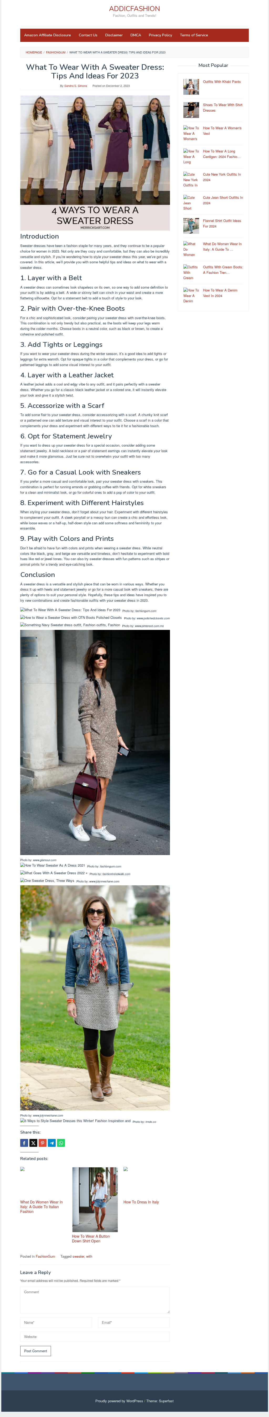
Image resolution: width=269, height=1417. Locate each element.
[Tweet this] (33, 1143)
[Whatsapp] (61, 1143)
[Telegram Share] (52, 1143)
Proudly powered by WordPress (119, 1400)
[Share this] (24, 1143)
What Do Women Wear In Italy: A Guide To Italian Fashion (41, 1206)
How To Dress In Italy (141, 1201)
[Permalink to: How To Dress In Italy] (146, 1182)
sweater (78, 1256)
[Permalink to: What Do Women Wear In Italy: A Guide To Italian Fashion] (43, 1182)
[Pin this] (42, 1143)
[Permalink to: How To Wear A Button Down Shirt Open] (95, 1200)
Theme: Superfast (160, 1400)
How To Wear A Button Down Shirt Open (91, 1238)
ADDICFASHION (134, 8)
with (89, 1256)
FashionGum (45, 1256)
